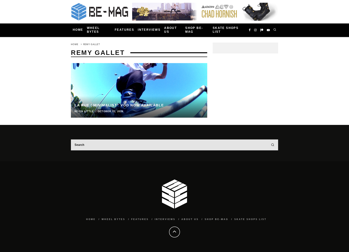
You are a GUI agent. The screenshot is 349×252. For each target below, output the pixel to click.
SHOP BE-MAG (194, 29)
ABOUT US (170, 29)
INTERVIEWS (149, 29)
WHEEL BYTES (93, 29)
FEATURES (124, 29)
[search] (272, 144)
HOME (78, 29)
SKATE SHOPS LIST (225, 29)
